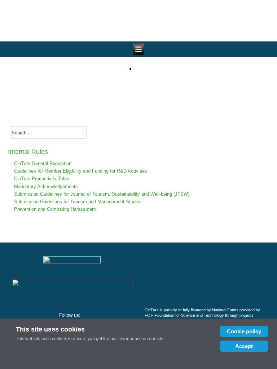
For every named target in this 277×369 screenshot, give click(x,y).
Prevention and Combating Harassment (55, 209)
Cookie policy (244, 331)
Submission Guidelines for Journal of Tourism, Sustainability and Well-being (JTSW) (101, 194)
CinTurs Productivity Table (41, 178)
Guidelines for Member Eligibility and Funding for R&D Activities (80, 171)
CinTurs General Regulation (42, 163)
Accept (244, 346)
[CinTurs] (138, 92)
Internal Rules (28, 151)
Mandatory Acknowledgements (46, 186)
